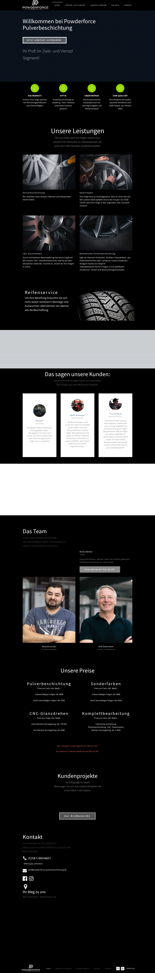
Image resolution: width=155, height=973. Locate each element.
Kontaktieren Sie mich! (100, 569)
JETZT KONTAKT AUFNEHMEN (44, 40)
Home (57, 5)
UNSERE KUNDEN (98, 5)
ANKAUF (128, 5)
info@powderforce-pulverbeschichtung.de (47, 869)
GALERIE (115, 5)
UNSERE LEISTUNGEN (75, 5)
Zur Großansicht (77, 816)
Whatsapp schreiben (33, 863)
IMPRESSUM (130, 968)
